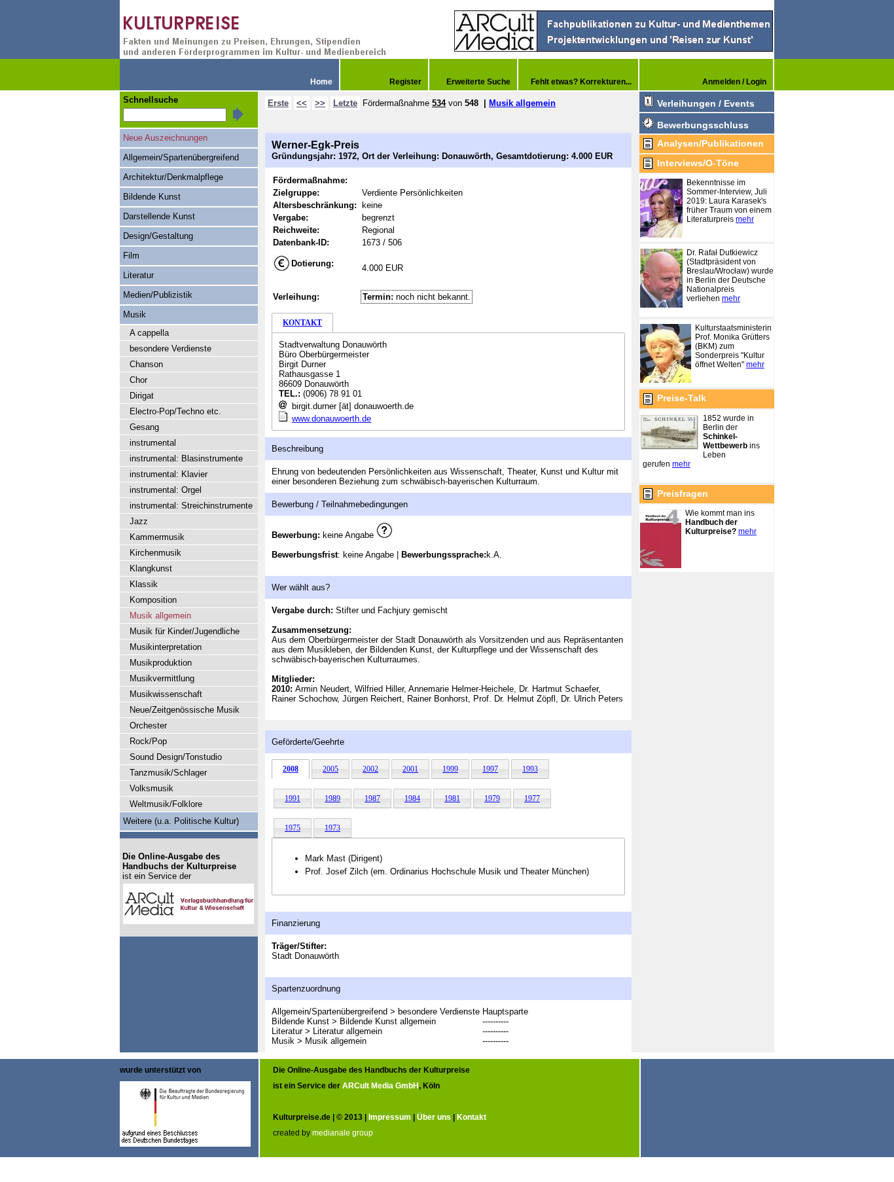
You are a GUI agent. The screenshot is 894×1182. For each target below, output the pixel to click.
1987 (372, 798)
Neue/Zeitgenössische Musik (185, 710)
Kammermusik (157, 537)
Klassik (144, 584)
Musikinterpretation (166, 647)
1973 (332, 828)
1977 (532, 798)
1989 (332, 798)
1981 (452, 798)
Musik (134, 314)
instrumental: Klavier (168, 474)
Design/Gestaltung (158, 236)
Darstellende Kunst (159, 216)
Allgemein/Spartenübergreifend (181, 157)
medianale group (342, 1132)
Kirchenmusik (155, 553)
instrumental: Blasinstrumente (186, 458)
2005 (330, 769)
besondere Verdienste (170, 348)
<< (301, 103)
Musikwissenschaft (166, 694)
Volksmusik (151, 788)
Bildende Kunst (152, 197)
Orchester (148, 725)
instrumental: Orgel (166, 490)
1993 (530, 769)
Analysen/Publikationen (710, 143)
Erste (278, 103)
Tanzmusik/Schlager (168, 773)
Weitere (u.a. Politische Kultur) (181, 821)
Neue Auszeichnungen (165, 138)
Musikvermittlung (162, 678)
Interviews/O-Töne (698, 163)
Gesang (144, 427)
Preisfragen (682, 493)
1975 (292, 828)
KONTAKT (302, 322)
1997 (490, 769)
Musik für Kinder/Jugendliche (185, 631)
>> (320, 103)
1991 (292, 798)
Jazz (139, 521)
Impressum (389, 1117)
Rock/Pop (148, 741)
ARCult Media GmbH (380, 1085)
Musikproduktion (161, 663)
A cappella (149, 333)
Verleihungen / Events (706, 103)
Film (131, 255)
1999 (450, 769)
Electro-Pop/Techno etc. (175, 411)
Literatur (138, 275)
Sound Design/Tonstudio (176, 757)
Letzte (345, 103)
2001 (410, 769)
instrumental (153, 443)
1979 (492, 798)
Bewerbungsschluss (703, 125)
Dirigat (142, 396)
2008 (290, 769)
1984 (412, 798)
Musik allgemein (522, 103)
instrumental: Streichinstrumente (191, 505)
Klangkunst (151, 568)
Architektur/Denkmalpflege (173, 177)
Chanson (146, 364)
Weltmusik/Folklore (166, 804)
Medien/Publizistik (157, 295)
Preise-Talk (681, 398)
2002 (370, 769)
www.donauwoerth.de (331, 418)
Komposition (153, 600)
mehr (745, 219)
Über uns (434, 1117)
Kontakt (471, 1117)
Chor (138, 380)
